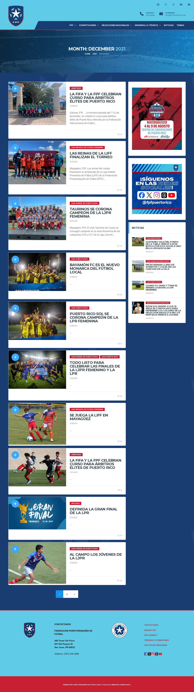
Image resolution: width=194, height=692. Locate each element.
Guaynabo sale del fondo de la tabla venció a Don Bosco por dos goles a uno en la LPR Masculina (163, 245)
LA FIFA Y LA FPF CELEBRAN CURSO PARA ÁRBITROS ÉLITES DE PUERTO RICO (95, 98)
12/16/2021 (73, 378)
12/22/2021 (74, 162)
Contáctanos (151, 625)
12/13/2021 (73, 517)
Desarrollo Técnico (146, 25)
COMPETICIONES (87, 25)
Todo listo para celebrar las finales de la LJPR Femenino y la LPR (95, 368)
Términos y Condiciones (156, 640)
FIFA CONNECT (150, 635)
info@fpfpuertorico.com (175, 15)
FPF (71, 25)
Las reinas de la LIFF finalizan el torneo (91, 155)
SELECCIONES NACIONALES (115, 25)
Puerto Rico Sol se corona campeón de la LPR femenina (94, 317)
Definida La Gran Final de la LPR (93, 511)
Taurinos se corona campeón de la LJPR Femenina (91, 213)
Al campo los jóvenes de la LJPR (96, 556)
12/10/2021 (73, 563)
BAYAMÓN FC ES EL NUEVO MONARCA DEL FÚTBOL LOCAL (95, 268)
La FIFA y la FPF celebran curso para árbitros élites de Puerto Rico (95, 464)
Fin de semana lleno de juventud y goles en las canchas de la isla (161, 266)
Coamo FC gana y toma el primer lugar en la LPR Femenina (162, 287)
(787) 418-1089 (150, 15)
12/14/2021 (74, 472)
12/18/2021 (73, 277)
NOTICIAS (169, 25)
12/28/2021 (74, 106)
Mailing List (150, 630)
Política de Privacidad (155, 645)
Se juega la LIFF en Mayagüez (89, 417)
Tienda (180, 25)
